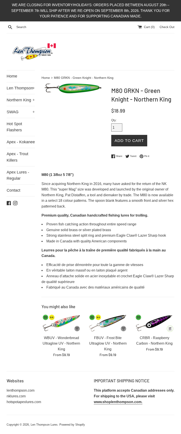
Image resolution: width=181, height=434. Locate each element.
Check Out (167, 27)
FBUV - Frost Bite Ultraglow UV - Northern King (108, 343)
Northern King (21, 100)
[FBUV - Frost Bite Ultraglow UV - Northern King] (108, 323)
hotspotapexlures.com (24, 402)
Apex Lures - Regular (18, 175)
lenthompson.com (20, 390)
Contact (13, 190)
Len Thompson (21, 88)
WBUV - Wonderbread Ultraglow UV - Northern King (61, 343)
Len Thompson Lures (44, 424)
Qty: (114, 120)
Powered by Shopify (72, 424)
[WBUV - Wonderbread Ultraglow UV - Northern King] (61, 323)
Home (12, 76)
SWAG (21, 112)
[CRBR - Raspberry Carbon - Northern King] (154, 323)
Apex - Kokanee (21, 142)
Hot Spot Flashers (14, 127)
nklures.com (16, 396)
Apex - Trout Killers (17, 157)
